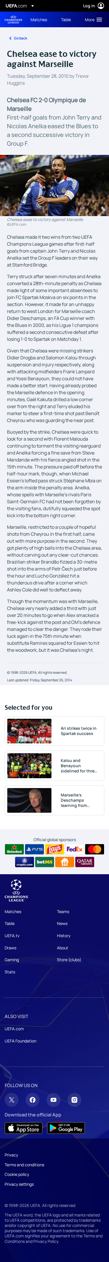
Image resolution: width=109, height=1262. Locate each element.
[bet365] (44, 862)
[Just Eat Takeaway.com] (64, 862)
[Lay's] (54, 849)
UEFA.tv (12, 935)
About (62, 947)
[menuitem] (41, 19)
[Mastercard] (94, 849)
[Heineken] (14, 849)
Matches (13, 911)
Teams (63, 911)
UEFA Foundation (20, 1041)
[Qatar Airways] (84, 862)
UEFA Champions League (13, 19)
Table (10, 923)
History (63, 935)
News (62, 923)
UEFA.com (14, 1028)
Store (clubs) (69, 959)
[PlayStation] (34, 849)
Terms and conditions (24, 1164)
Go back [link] (20, 38)
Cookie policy (17, 1174)
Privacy (11, 1155)
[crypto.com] (24, 862)
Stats (10, 972)
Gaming (12, 959)
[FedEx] (74, 849)
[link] (39, 19)
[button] (92, 19)
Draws (10, 947)
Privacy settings (19, 1184)
